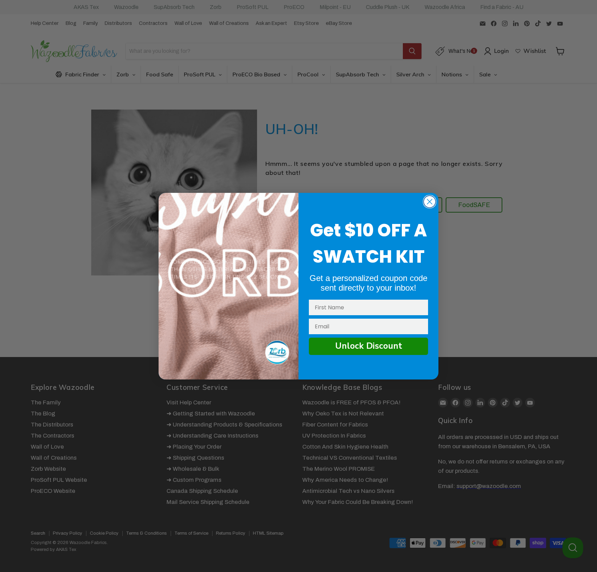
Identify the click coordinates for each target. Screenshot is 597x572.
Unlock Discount (368, 346)
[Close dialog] (430, 202)
